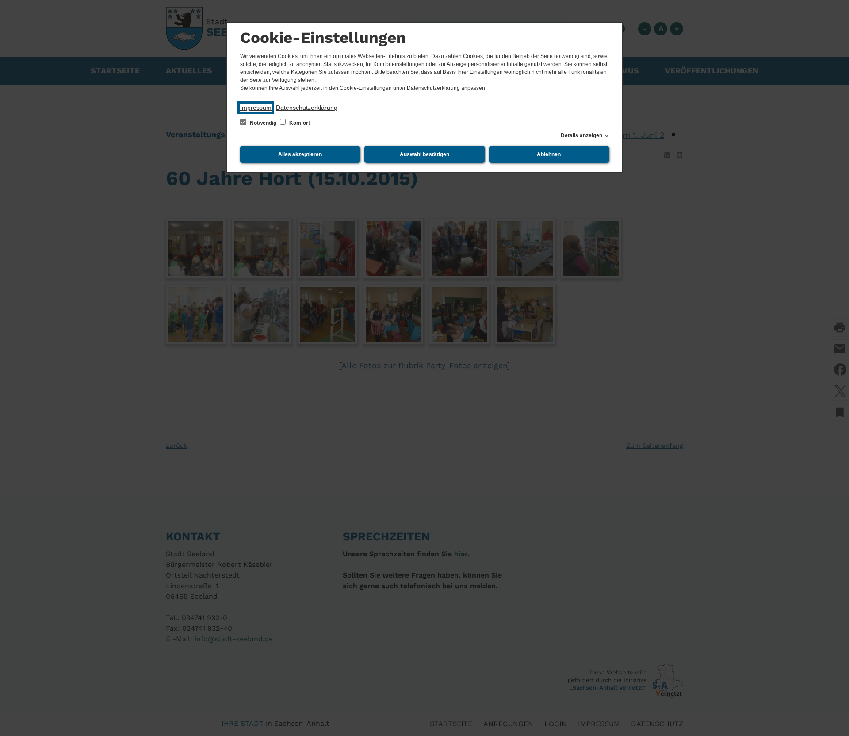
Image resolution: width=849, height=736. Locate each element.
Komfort (299, 123)
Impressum (256, 107)
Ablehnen (549, 154)
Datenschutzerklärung (306, 107)
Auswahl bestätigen (424, 154)
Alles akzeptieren (300, 154)
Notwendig (263, 123)
